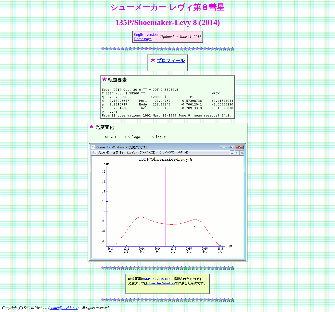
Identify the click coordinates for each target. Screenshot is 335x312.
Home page (143, 39)
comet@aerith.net (63, 308)
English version (146, 34)
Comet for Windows (161, 283)
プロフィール (171, 60)
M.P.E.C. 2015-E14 (157, 279)
